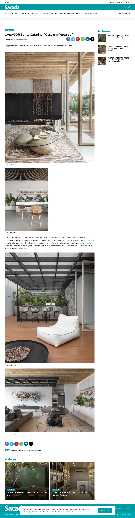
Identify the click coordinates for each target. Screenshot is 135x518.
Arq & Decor (9, 30)
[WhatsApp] (83, 39)
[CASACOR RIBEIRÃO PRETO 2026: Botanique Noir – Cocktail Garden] (102, 61)
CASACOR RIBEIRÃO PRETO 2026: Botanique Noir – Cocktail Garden (118, 60)
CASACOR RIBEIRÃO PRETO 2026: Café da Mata (118, 36)
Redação (10, 39)
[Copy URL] (92, 39)
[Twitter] (73, 39)
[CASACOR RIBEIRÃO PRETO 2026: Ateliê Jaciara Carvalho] (72, 481)
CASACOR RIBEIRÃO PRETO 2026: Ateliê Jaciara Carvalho (118, 48)
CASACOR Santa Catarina (34, 450)
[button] (129, 7)
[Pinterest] (78, 39)
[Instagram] (125, 7)
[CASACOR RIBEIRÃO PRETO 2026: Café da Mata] (27, 481)
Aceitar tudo (105, 510)
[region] (67, 512)
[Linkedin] (87, 39)
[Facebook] (121, 7)
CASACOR (22, 450)
